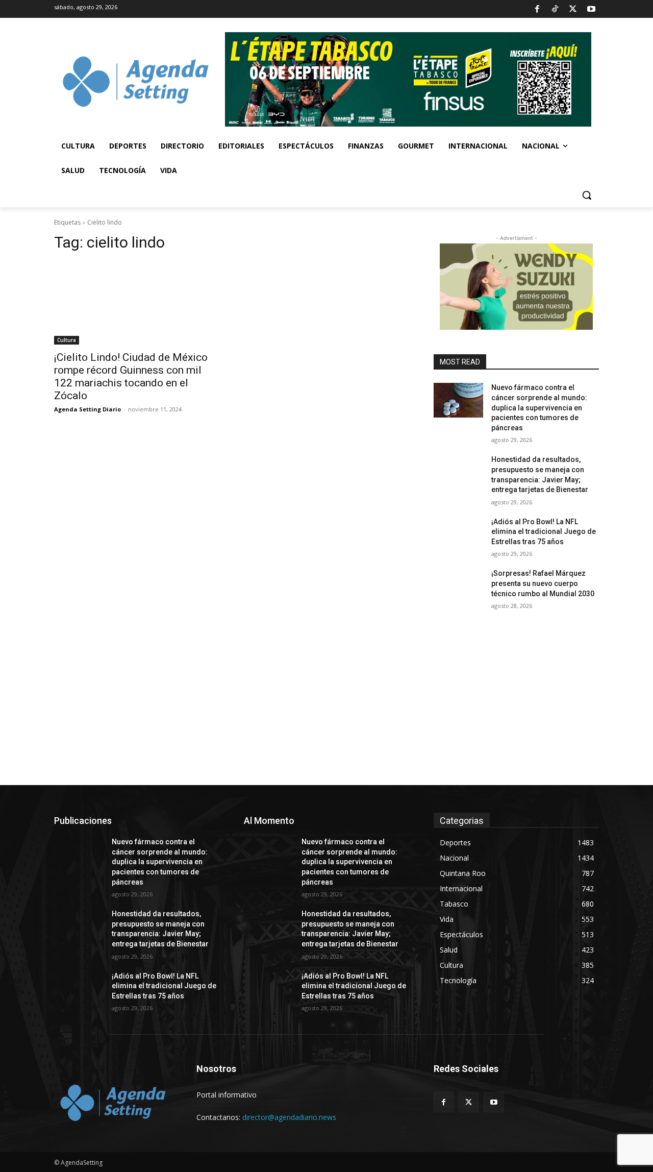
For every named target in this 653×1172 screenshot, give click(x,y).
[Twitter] (573, 9)
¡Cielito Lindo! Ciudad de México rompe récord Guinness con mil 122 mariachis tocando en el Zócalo (131, 376)
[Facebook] (536, 9)
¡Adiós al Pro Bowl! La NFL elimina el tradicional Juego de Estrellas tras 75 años (543, 532)
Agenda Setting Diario (87, 409)
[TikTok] (555, 9)
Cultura (66, 340)
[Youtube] (591, 9)
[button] (586, 195)
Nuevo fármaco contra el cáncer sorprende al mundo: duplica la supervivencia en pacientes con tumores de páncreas (539, 407)
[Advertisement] (326, 708)
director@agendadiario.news (289, 1117)
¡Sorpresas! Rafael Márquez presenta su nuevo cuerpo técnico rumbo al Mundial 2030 (542, 583)
